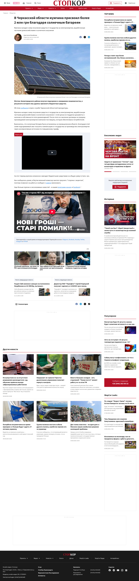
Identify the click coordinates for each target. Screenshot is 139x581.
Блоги (62, 8)
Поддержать (117, 3)
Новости (51, 8)
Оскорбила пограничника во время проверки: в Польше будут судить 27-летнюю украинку (17, 426)
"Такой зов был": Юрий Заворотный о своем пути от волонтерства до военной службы (120, 230)
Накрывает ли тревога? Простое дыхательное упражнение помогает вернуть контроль (50, 380)
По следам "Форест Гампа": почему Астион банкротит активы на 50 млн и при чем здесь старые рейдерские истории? (119, 404)
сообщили (24, 108)
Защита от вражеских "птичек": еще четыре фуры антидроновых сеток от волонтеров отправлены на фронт (118, 164)
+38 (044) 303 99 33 (120, 383)
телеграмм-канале (64, 187)
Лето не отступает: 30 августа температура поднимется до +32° (117, 341)
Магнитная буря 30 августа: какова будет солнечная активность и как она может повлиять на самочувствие (119, 324)
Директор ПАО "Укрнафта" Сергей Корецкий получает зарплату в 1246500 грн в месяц (71, 285)
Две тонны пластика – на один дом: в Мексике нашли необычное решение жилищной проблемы (84, 426)
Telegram (65, 240)
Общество (13, 13)
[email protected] (20, 577)
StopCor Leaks (82, 8)
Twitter (82, 240)
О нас (40, 567)
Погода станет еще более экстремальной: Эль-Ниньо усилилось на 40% (120, 57)
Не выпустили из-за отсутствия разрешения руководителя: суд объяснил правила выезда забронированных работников (15, 381)
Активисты (41, 576)
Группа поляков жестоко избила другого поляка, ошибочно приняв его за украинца (51, 426)
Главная (5, 13)
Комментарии (23, 304)
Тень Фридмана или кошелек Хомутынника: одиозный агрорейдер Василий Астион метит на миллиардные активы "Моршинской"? (120, 422)
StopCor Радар (96, 8)
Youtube (77, 240)
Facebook (76, 187)
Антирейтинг (110, 8)
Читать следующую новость (63, 280)
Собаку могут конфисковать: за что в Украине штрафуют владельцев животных (118, 359)
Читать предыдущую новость (24, 280)
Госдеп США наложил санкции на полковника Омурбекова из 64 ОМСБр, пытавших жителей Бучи (32, 286)
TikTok (25, 241)
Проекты (28, 8)
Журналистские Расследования (48, 573)
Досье (71, 8)
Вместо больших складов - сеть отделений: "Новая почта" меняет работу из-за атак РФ (83, 380)
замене (48, 183)
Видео (40, 8)
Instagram (19, 241)
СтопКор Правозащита (45, 570)
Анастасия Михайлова (30, 35)
